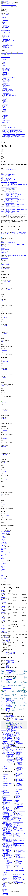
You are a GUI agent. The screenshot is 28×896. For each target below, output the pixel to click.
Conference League (10, 662)
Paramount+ (8, 825)
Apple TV (8, 824)
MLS (4, 883)
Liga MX (8, 680)
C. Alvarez (5, 317)
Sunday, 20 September (5, 206)
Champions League (10, 660)
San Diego (19, 783)
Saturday (8, 640)
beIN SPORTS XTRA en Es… (10, 95)
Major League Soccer (10, 652)
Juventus (8, 708)
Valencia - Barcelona (20, 838)
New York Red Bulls (11, 735)
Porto (7, 714)
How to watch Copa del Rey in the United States (15, 255)
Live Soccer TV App (20, 851)
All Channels (6, 872)
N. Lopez (5, 479)
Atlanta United (20, 763)
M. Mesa (3, 628)
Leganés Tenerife (10, 179)
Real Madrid (8, 705)
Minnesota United (21, 781)
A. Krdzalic (5, 394)
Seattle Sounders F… (12, 761)
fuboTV (7, 828)
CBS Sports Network (10, 815)
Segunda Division (13, 182)
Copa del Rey (15, 232)
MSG (7, 858)
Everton (7, 703)
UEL (4, 879)
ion (6, 856)
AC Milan (8, 710)
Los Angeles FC (10, 749)
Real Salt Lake (10, 755)
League (3, 12)
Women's (5, 875)
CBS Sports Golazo (10, 847)
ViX (7, 868)
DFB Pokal (8, 672)
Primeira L (5, 891)
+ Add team (5, 20)
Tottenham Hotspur (10, 701)
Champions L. (6, 878)
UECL (4, 880)
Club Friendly (9, 685)
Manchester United (10, 700)
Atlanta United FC (11, 740)
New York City (19, 757)
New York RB (19, 758)
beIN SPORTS (9, 810)
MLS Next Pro (9, 857)
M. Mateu (5, 369)
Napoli (7, 711)
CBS (7, 812)
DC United (9, 739)
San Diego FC (10, 759)
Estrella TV (8, 850)
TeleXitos (8, 866)
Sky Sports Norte (23, 184)
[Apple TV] (14, 53)
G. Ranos (5, 430)
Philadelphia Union (11, 741)
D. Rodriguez (5, 341)
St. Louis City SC (10, 752)
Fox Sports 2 (8, 823)
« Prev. (2, 167)
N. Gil (4, 487)
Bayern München (9, 715)
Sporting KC (19, 789)
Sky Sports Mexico (10, 184)
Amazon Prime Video (10, 840)
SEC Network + (9, 863)
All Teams (5, 766)
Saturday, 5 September (5, 196)
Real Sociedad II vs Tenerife (12, 198)
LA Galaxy (9, 760)
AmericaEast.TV (9, 841)
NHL (22, 870)
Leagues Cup (9, 679)
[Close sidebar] (1, 141)
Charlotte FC (9, 731)
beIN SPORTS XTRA (11, 844)
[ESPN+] (7, 54)
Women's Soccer (19, 850)
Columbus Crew (20, 768)
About (2, 158)
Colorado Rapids (10, 754)
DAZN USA (9, 831)
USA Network (9, 830)
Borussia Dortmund (10, 716)
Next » (2, 168)
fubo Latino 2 (9, 855)
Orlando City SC (10, 736)
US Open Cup (9, 653)
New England (19, 753)
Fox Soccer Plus (9, 818)
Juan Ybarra (5, 361)
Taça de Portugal (9, 671)
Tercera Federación (21, 233)
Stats (2, 156)
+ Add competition (7, 32)
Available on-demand (10, 189)
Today (7, 637)
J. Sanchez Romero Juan (7, 385)
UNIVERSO (9, 834)
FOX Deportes (9, 835)
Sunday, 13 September (5, 201)
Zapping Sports (9, 870)
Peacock (8, 838)
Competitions (4, 30)
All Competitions (7, 688)
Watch (2, 153)
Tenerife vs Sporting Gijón (11, 193)
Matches (5, 632)
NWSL (7, 654)
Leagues (5, 646)
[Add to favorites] (2, 151)
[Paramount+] (20, 53)
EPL (4, 885)
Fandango (8, 851)
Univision (8, 836)
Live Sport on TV (19, 868)
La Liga (7, 665)
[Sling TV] (8, 53)
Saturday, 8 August (5, 178)
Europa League (9, 661)
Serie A (7, 666)
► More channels (4, 122)
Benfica (7, 713)
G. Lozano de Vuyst (7, 289)
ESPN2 (7, 817)
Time (8, 12)
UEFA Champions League (9, 40)
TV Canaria (8, 180)
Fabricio (4, 377)
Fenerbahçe (8, 719)
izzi (18, 184)
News (4, 874)
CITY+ (7, 849)
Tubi (7, 867)
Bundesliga (8, 667)
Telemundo (8, 833)
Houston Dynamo (11, 747)
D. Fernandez (6, 515)
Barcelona (8, 704)
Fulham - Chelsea (20, 804)
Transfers (2, 157)
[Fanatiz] (3, 54)
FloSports (8, 852)
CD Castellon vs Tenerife (11, 208)
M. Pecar (4, 402)
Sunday (7, 641)
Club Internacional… (11, 728)
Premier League (9, 663)
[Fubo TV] (3, 53)
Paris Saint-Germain (10, 717)
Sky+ (15, 184)
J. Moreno (4, 350)
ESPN (7, 813)
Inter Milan (8, 709)
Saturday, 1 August (5, 169)
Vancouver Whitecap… (12, 746)
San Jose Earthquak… (11, 750)
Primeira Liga (9, 670)
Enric (4, 504)
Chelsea (7, 696)
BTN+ (7, 846)
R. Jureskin (4, 333)
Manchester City (9, 699)
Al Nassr (8, 720)
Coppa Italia (8, 673)
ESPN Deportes (9, 819)
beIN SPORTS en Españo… (12, 826)
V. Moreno (4, 446)
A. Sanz (2, 625)
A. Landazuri (5, 309)
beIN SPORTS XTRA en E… (12, 845)
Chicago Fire (9, 729)
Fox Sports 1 (8, 820)
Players (2, 155)
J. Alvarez (5, 410)
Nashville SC (10, 726)
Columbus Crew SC (11, 744)
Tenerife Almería (10, 188)
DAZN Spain (8, 185)
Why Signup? (21, 716)
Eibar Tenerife (10, 183)
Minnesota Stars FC (11, 757)
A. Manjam (5, 495)
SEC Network (9, 862)
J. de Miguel (4, 438)
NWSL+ (8, 860)
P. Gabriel (3, 620)
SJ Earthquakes (19, 774)
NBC (7, 814)
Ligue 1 (7, 668)
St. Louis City (19, 776)
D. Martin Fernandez (6, 281)
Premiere (8, 861)
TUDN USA (9, 829)
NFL (20, 870)
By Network (3, 238)
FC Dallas (9, 751)
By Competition (9, 238)
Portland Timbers (10, 756)
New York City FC (11, 734)
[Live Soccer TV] (5, 1)
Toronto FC (9, 738)
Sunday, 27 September (5, 211)
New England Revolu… (12, 730)
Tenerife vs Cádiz (9, 212)
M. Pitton (5, 418)
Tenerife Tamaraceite (11, 175)
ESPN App (3, 245)
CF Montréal (10, 743)
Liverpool (8, 698)
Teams (4, 690)
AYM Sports (8, 842)
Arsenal (7, 695)
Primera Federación (11, 233)
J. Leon (3, 300)
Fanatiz (7, 809)
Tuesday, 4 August (4, 174)
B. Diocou (5, 462)
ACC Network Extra (10, 839)
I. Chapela (5, 471)
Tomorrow (8, 639)
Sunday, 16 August (5, 182)
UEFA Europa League (8, 45)
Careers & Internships (20, 857)
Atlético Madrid (9, 706)
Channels (5, 768)
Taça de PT (5, 893)
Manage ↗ (6, 17)
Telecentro (8, 865)
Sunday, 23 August (5, 187)
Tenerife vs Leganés (10, 203)
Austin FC (9, 762)
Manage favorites (5, 14)
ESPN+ (7, 822)
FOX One (8, 854)
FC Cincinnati (10, 733)
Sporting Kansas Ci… (12, 763)
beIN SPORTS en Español (9, 77)
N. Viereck (5, 325)
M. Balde (5, 454)
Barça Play (3, 248)
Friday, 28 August (4, 191)
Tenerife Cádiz (10, 171)
